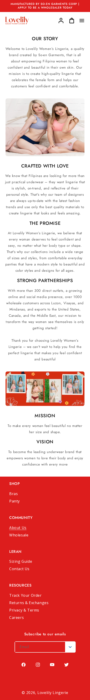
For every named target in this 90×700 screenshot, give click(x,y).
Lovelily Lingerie (52, 692)
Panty (14, 501)
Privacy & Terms (24, 610)
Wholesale (18, 535)
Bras (13, 493)
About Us (18, 527)
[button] (81, 20)
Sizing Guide (20, 561)
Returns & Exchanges (28, 602)
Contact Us (19, 568)
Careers (16, 617)
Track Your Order (25, 595)
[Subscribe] (70, 647)
